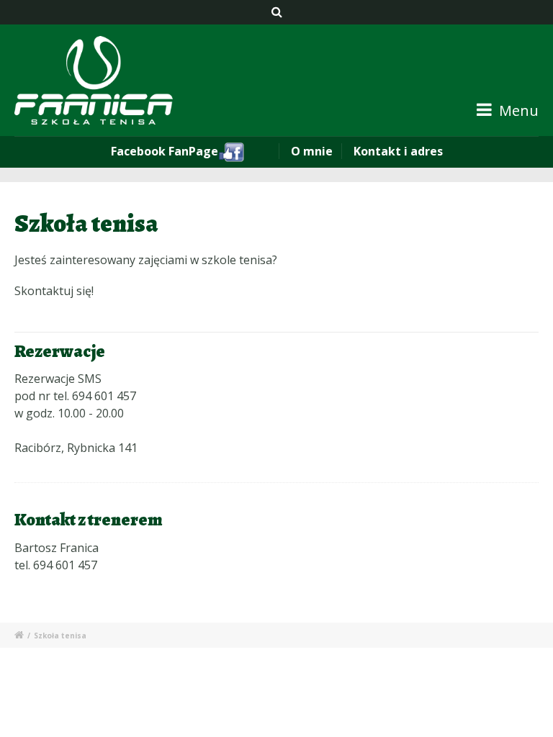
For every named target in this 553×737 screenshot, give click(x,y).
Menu (517, 110)
